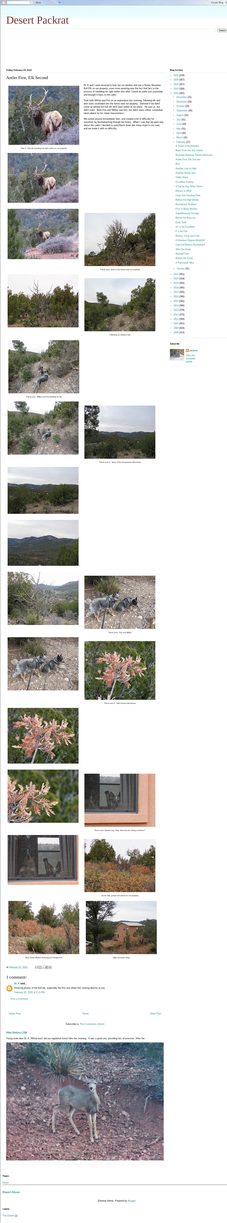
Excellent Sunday (185, 182)
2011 (176, 319)
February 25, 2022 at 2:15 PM (29, 992)
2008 (176, 332)
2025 (176, 79)
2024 (176, 84)
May (179, 128)
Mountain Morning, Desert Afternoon (194, 155)
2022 (176, 93)
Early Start (181, 222)
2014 (176, 305)
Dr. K (17, 983)
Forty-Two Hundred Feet (188, 195)
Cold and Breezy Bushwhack (190, 244)
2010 (176, 323)
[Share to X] (43, 967)
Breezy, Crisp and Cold (187, 235)
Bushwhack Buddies (186, 204)
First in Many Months (186, 209)
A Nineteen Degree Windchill (190, 240)
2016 (176, 296)
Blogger (131, 1200)
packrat (193, 350)
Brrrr (178, 164)
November (182, 101)
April (179, 133)
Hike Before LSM (16, 1032)
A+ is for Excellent (185, 226)
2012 (176, 314)
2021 (176, 274)
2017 (176, 292)
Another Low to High (186, 168)
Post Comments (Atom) (92, 1024)
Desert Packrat (37, 20)
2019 (176, 283)
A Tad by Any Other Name (189, 186)
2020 (176, 278)
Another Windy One (186, 173)
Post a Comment (19, 999)
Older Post (155, 1013)
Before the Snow (184, 258)
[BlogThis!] (40, 967)
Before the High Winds (187, 200)
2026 (176, 75)
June (179, 124)
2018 (176, 287)
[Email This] (36, 967)
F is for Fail (181, 231)
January (180, 268)
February (181, 142)
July (178, 119)
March (180, 137)
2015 (176, 301)
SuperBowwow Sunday (187, 213)
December (182, 97)
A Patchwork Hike (185, 262)
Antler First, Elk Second (188, 159)
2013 (176, 310)
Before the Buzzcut (185, 217)
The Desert (8, 1215)
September (182, 110)
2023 (176, 88)
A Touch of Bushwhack (187, 146)
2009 (176, 328)
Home (85, 1013)
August (180, 115)
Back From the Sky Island (189, 150)
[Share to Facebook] (47, 967)
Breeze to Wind (183, 190)
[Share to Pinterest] (50, 967)
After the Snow (183, 249)
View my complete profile (190, 358)
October (180, 106)
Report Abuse (11, 1192)
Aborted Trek (182, 253)
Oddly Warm (182, 177)
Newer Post (15, 1013)
